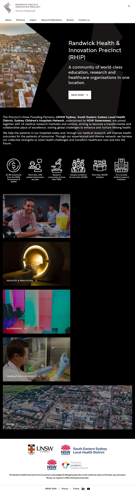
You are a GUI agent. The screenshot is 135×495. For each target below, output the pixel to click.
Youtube (88, 488)
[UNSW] (40, 450)
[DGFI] (22, 8)
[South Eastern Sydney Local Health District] (84, 450)
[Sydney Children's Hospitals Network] (67, 464)
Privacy (65, 488)
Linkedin (83, 488)
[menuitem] (8, 20)
